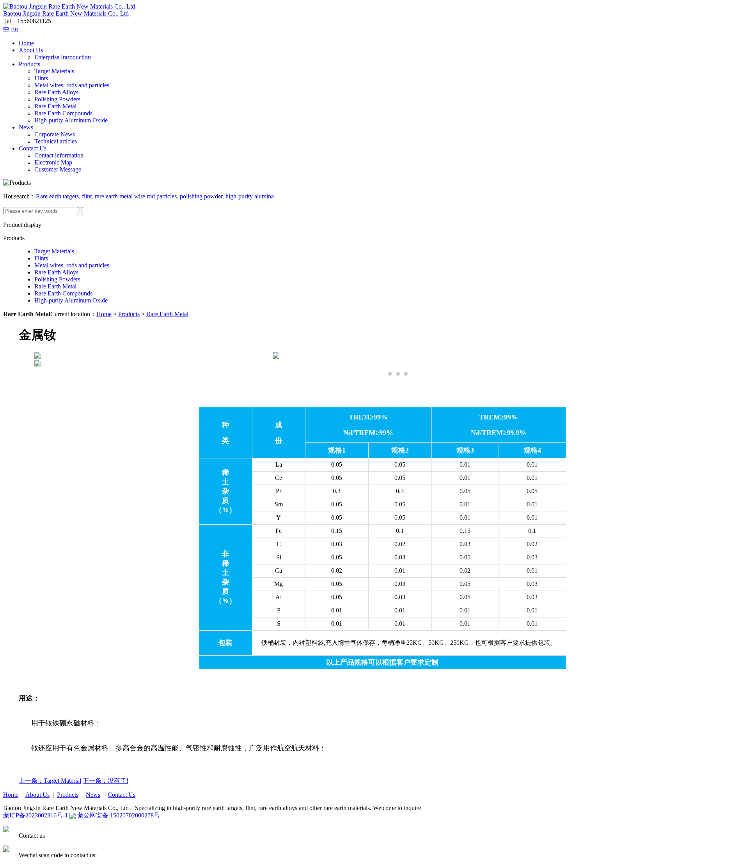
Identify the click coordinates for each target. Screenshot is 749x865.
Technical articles (55, 141)
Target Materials (54, 71)
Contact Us (32, 148)
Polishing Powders (57, 99)
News (26, 127)
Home (26, 43)
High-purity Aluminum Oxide (71, 120)
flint (86, 196)
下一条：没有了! (105, 780)
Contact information (58, 155)
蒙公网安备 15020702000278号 (118, 815)
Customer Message (57, 169)
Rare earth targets (57, 196)
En (14, 29)
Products (29, 64)
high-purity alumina (249, 196)
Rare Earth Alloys (56, 92)
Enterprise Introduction (62, 57)
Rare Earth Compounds (63, 113)
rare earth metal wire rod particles (135, 196)
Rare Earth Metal (55, 106)
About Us (31, 50)
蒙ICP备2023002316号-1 (35, 815)
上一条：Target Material (50, 780)
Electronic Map (53, 162)
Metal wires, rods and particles (71, 85)
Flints (41, 78)
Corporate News (54, 134)
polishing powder (200, 196)
